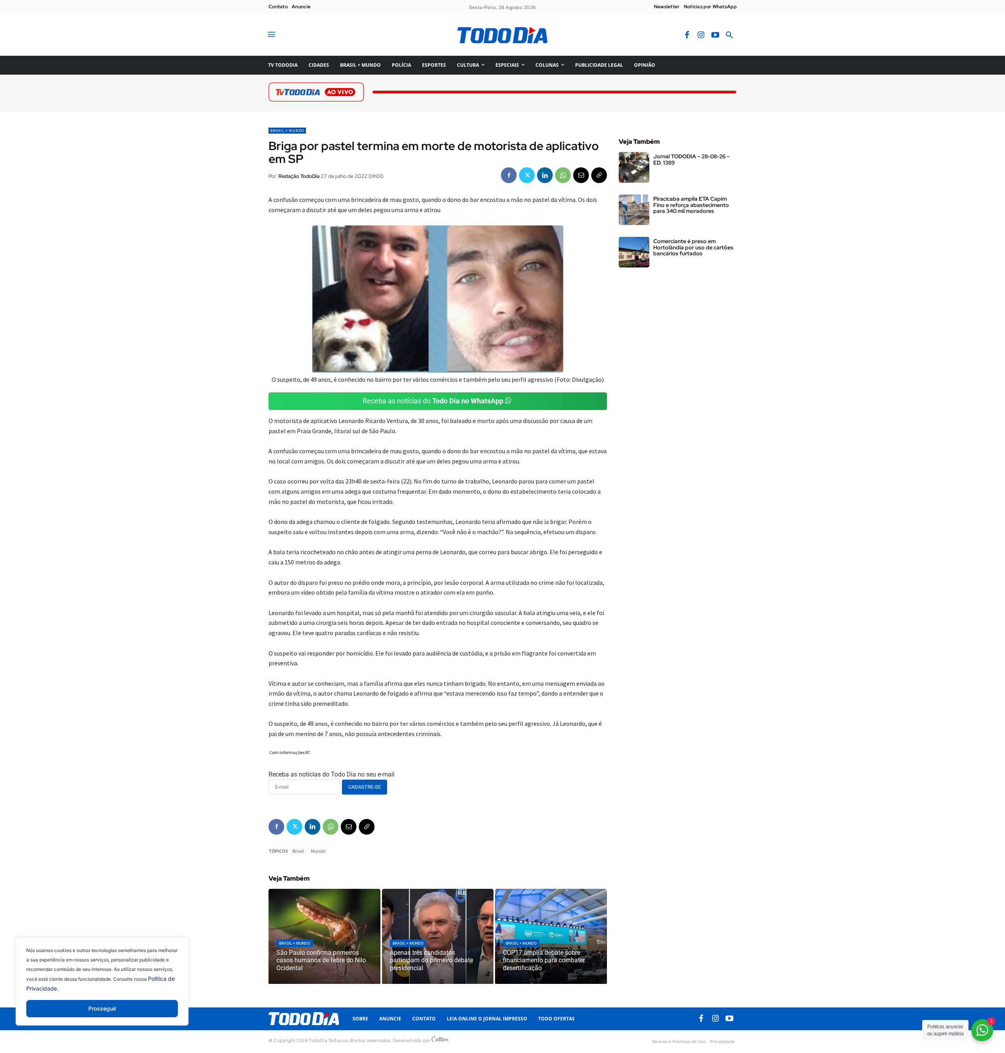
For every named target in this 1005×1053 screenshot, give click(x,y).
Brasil (298, 851)
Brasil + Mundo (287, 130)
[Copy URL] (599, 175)
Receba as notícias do (433, 401)
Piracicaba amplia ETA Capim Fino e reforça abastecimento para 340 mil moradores (691, 204)
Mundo (318, 851)
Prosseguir (102, 1008)
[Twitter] (527, 175)
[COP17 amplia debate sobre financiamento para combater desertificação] (551, 936)
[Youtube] (715, 35)
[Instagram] (701, 35)
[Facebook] (687, 35)
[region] (102, 987)
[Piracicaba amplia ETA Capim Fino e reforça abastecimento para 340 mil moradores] (634, 209)
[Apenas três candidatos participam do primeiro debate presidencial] (438, 936)
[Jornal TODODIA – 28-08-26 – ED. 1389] (634, 167)
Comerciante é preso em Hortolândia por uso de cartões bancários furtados (693, 247)
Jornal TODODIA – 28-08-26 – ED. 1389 (691, 159)
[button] (729, 35)
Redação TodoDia (299, 176)
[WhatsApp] (563, 175)
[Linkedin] (545, 175)
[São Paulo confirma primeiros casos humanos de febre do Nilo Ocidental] (324, 936)
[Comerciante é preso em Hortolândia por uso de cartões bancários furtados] (634, 252)
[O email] (581, 175)
